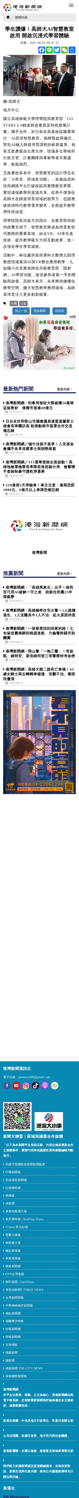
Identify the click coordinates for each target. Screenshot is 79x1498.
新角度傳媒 (13, 1258)
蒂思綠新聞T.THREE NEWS (24, 1289)
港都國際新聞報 (16, 1376)
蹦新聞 (10, 1360)
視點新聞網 (13, 1313)
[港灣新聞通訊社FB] (7, 1088)
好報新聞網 (13, 1329)
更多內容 (64, 389)
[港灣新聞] (39, 525)
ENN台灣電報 (15, 1274)
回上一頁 (21, 310)
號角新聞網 (13, 1266)
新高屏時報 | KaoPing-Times (24, 1219)
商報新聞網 (13, 1336)
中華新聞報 (13, 1172)
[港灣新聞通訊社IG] (26, 1085)
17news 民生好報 (16, 1227)
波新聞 (10, 1203)
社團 (14, 303)
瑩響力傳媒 (13, 1235)
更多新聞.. (40, 310)
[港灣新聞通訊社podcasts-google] (54, 1085)
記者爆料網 (13, 1188)
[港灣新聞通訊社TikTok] (35, 1085)
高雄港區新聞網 (16, 1180)
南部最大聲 (13, 1242)
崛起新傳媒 (13, 1250)
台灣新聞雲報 (15, 1297)
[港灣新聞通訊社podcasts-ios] (45, 1085)
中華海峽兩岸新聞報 (19, 1305)
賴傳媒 (10, 1195)
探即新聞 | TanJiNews (19, 1282)
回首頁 (59, 310)
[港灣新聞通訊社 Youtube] (16, 1088)
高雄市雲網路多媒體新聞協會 (25, 1164)
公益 (23, 303)
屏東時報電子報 (16, 1211)
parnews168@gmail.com (34, 1077)
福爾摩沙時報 (14, 1321)
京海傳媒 (12, 1344)
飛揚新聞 (11, 1352)
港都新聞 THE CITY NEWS (24, 1368)
